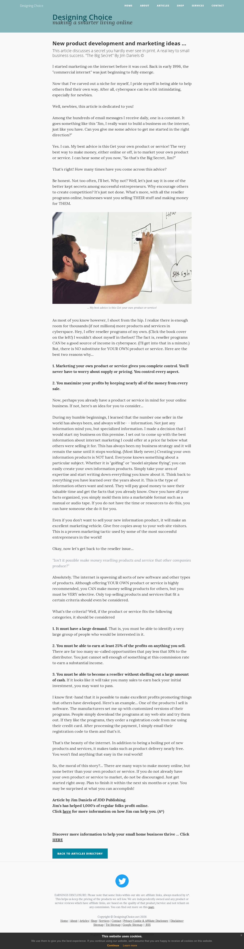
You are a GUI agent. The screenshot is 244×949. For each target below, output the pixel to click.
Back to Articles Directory (80, 853)
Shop (180, 5)
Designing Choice (31, 6)
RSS (148, 925)
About (144, 5)
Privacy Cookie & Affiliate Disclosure (145, 921)
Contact (218, 5)
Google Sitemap (132, 925)
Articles (163, 5)
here (67, 811)
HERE (57, 839)
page (151, 907)
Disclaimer (177, 921)
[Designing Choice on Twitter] (122, 880)
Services (198, 5)
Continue (113, 945)
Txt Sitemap (113, 925)
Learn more (130, 945)
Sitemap (98, 925)
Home (128, 5)
